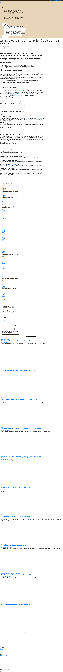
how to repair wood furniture (36, 119)
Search (3, 183)
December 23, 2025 (3, 605)
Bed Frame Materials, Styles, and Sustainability (12, 10)
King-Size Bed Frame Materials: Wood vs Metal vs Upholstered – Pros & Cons (9, 197)
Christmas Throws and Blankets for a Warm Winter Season (17, 458)
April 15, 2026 (3, 342)
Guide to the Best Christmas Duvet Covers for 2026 (15, 545)
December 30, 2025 (3, 488)
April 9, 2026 (2, 430)
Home (2, 5)
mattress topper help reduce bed (8, 172)
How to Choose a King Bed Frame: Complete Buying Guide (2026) (19, 399)
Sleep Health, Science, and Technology (11, 16)
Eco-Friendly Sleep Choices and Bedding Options (13, 14)
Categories (7, 5)
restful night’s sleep (30, 151)
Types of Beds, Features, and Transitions (11, 18)
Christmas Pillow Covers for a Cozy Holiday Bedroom (15, 487)
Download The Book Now (4, 669)
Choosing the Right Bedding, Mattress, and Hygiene (13, 12)
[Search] (3, 186)
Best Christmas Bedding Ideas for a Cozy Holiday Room (10, 299)
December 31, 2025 (3, 459)
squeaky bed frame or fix (13, 164)
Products (19, 5)
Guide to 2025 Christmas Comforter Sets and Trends (10, 278)
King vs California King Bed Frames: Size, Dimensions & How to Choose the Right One (10, 207)
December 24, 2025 (3, 576)
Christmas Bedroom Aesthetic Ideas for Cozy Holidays (10, 254)
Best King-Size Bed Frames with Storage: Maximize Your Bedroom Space (21, 341)
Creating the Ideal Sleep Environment (11, 13)
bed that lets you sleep (9, 144)
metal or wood (21, 90)
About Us (13, 5)
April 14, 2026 (3, 371)
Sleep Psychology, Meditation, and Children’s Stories (13, 17)
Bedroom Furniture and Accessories (10, 11)
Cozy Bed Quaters (7, 342)
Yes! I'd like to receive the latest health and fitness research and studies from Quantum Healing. (10, 332)
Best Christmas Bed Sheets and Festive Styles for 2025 (10, 269)
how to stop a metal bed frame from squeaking (19, 93)
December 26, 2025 (3, 547)
